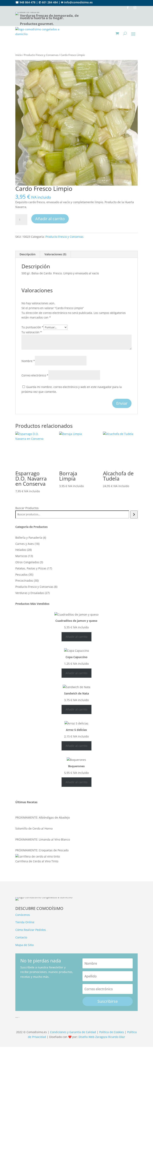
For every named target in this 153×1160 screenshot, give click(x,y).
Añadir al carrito (50, 218)
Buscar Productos (27, 508)
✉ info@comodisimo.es (77, 2)
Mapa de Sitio (24, 945)
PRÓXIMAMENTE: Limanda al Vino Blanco (42, 839)
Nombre (28, 361)
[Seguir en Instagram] (135, 7)
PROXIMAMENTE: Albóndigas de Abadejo (42, 817)
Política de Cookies (111, 1032)
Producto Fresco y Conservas (41, 55)
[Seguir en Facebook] (127, 7)
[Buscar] (134, 514)
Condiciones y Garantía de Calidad (73, 1032)
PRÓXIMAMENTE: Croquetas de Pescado (42, 850)
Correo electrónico (35, 375)
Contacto (21, 937)
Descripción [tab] (27, 254)
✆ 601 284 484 (48, 2)
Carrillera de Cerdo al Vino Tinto (36, 861)
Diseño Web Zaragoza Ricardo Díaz (101, 1037)
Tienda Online (24, 922)
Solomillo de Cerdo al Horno (34, 828)
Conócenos (22, 915)
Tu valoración (32, 332)
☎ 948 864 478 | (26, 2)
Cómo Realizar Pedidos (30, 930)
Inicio (18, 55)
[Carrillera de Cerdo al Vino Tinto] (37, 856)
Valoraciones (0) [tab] (55, 254)
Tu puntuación (32, 327)
